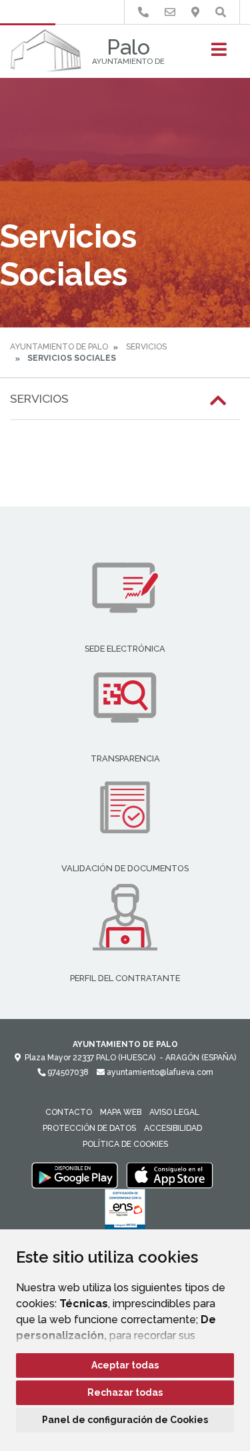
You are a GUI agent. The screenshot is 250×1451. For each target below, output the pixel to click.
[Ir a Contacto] (170, 12)
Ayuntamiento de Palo (59, 346)
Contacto (68, 1112)
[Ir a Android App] (74, 1174)
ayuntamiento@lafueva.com (159, 1072)
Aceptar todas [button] (125, 1365)
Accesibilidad (173, 1128)
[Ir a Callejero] (195, 12)
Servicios (146, 346)
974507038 (67, 1072)
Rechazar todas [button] (125, 1392)
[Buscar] (220, 12)
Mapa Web (120, 1112)
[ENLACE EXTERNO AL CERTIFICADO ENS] (125, 1212)
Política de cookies (125, 1144)
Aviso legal (174, 1112)
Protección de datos (89, 1128)
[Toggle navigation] (219, 53)
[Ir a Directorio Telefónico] (143, 12)
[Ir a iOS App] (170, 1174)
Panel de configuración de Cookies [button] (125, 1419)
